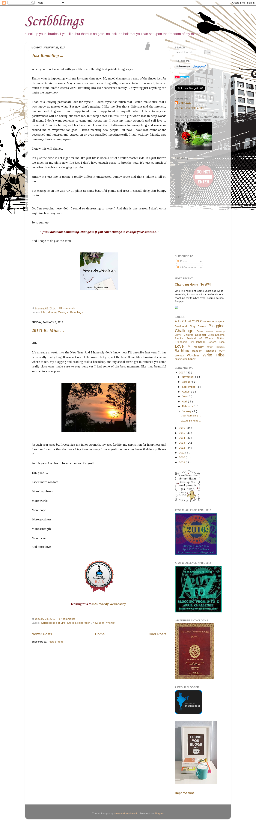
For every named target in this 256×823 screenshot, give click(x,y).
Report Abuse (185, 793)
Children (189, 334)
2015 (182, 433)
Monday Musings (58, 312)
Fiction (221, 338)
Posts (183, 261)
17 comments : (67, 618)
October (187, 381)
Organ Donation (216, 347)
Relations (210, 350)
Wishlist (110, 622)
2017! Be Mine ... (48, 330)
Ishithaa (201, 342)
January (187, 411)
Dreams (220, 334)
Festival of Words (199, 338)
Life (43, 312)
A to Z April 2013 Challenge (194, 321)
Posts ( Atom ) (56, 641)
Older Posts (156, 634)
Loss (222, 342)
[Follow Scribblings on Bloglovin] (191, 68)
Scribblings (54, 21)
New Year (99, 622)
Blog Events (198, 326)
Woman (179, 355)
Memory (199, 346)
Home (100, 634)
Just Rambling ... (47, 55)
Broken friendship (215, 331)
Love (179, 346)
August (186, 391)
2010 (182, 457)
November (188, 377)
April (185, 401)
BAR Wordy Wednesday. (109, 604)
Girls (192, 342)
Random (197, 350)
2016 (182, 428)
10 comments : (67, 308)
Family (179, 338)
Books (200, 331)
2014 (182, 437)
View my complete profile (189, 108)
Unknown (185, 103)
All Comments (187, 267)
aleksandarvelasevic (126, 813)
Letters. (212, 342)
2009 (182, 462)
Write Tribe (214, 355)
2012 (182, 447)
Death (211, 335)
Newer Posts (41, 634)
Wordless (193, 355)
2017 (182, 372)
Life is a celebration (79, 622)
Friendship (181, 342)
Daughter (200, 334)
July (184, 396)
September (189, 386)
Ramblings (76, 312)
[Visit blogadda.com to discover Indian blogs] (182, 77)
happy (191, 359)
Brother (178, 335)
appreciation (181, 359)
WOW (222, 351)
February (188, 406)
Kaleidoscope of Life (53, 622)
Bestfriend (181, 326)
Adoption (220, 321)
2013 (182, 442)
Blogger (158, 813)
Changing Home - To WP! (193, 284)
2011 (182, 452)
